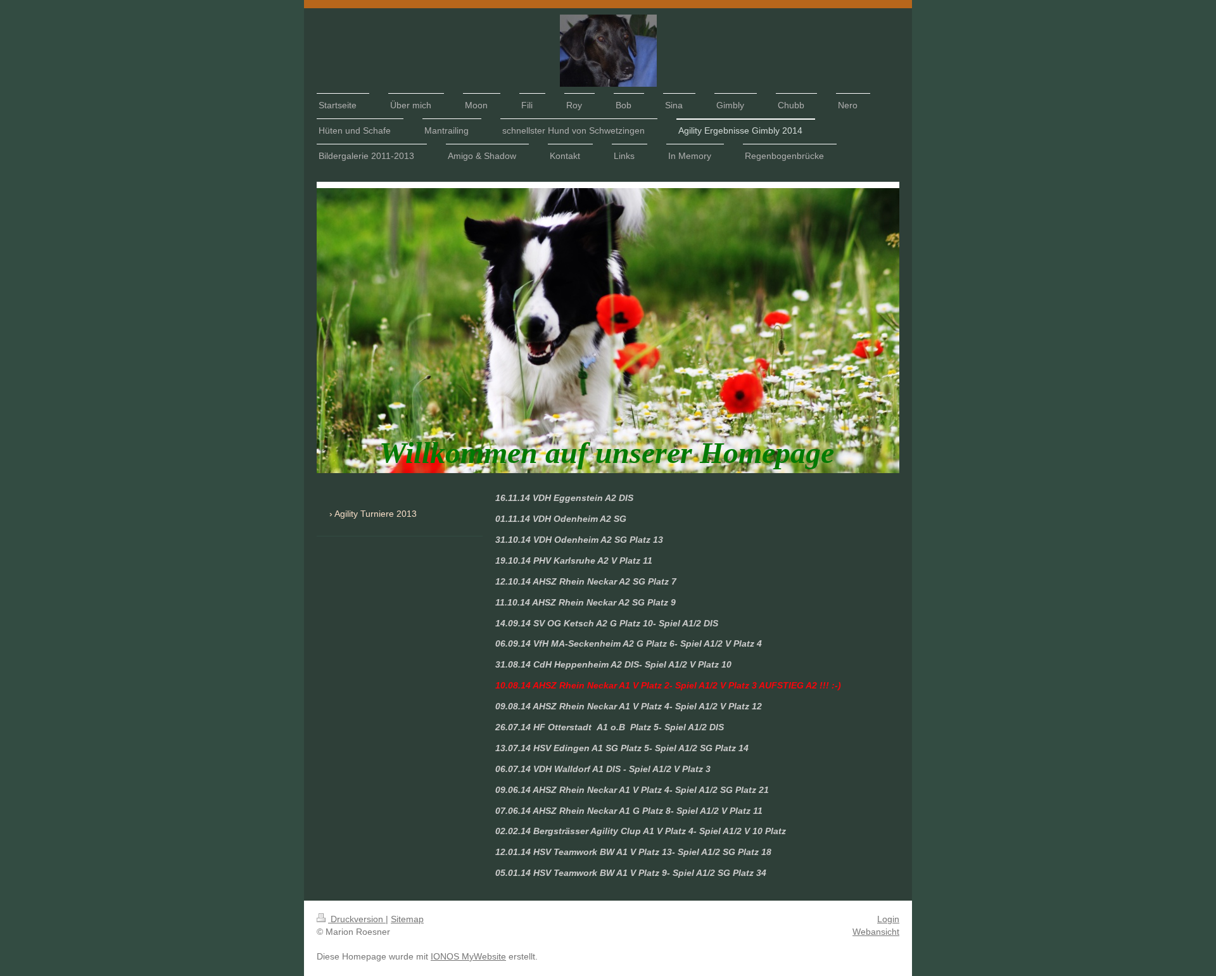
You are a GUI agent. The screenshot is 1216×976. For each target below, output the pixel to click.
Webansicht (875, 932)
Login (888, 919)
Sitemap (407, 919)
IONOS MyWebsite (468, 956)
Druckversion (357, 919)
